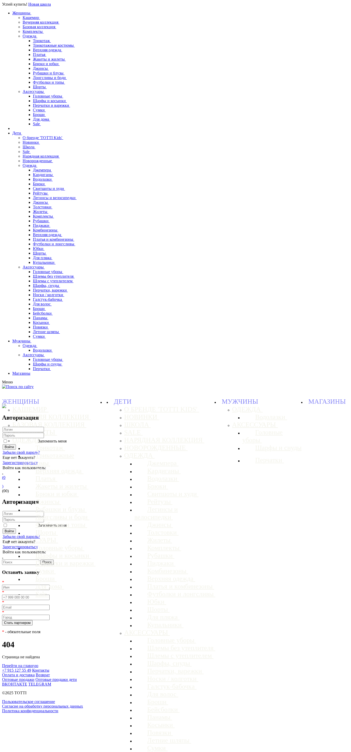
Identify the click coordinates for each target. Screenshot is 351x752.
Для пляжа (42, 258)
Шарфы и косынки (50, 101)
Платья (39, 54)
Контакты (40, 670)
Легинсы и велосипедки (55, 198)
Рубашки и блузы (48, 73)
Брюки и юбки (46, 64)
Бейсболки (43, 313)
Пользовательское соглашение (28, 701)
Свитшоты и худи (49, 188)
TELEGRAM (39, 684)
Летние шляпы (46, 332)
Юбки (38, 248)
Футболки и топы (49, 82)
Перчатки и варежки (51, 105)
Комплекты (33, 31)
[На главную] (4, 406)
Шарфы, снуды (46, 285)
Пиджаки (41, 225)
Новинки (31, 142)
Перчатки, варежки (50, 290)
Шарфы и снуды (47, 364)
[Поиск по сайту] (18, 386)
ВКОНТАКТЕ (14, 684)
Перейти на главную (20, 665)
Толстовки (42, 207)
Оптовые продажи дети (56, 679)
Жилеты (40, 211)
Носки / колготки (48, 295)
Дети (17, 133)
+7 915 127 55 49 (16, 670)
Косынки (41, 322)
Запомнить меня (52, 441)
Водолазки (43, 179)
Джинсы (41, 68)
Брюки (39, 184)
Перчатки (42, 369)
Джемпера (42, 170)
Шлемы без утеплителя (54, 276)
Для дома (41, 119)
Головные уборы (48, 96)
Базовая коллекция (39, 27)
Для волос (42, 304)
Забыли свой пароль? (21, 452)
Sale (37, 124)
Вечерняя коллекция (41, 22)
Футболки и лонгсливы (54, 244)
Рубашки (41, 221)
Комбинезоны (45, 230)
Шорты (40, 87)
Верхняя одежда (47, 50)
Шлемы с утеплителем (53, 281)
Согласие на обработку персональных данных (42, 706)
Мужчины (21, 341)
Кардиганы (43, 174)
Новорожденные (38, 161)
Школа (29, 147)
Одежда (30, 36)
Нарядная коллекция (41, 156)
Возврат (43, 675)
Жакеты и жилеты (49, 59)
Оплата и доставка (18, 675)
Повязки (41, 327)
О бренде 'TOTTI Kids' (43, 138)
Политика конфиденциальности (30, 711)
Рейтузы (41, 193)
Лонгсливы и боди (50, 77)
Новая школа (39, 4)
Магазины (21, 373)
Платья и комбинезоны (53, 239)
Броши (39, 114)
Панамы (40, 318)
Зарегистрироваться (20, 462)
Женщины (21, 13)
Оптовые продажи (18, 679)
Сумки (39, 110)
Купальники (44, 262)
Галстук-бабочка (48, 299)
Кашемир (31, 17)
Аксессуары (34, 91)
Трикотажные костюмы (54, 45)
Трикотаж (42, 40)
